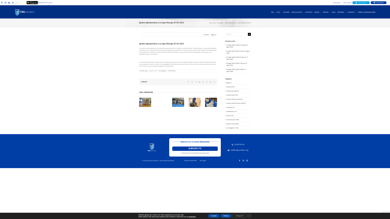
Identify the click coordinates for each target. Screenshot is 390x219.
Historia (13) (230, 115)
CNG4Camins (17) (231, 111)
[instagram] (5, 2)
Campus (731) (230, 87)
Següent (213, 35)
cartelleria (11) (230, 107)
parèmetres (192, 217)
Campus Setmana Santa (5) (234, 99)
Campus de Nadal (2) (232, 91)
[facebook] (239, 160)
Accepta (214, 216)
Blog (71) (229, 83)
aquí (207, 153)
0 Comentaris (172, 71)
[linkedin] (9, 2)
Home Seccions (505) (232, 120)
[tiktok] (13, 2)
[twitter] (2, 2)
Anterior (206, 35)
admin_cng (144, 71)
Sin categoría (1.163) (232, 128)
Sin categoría (162, 71)
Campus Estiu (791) (232, 95)
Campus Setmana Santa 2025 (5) (236, 103)
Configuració (239, 216)
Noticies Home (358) (232, 124)
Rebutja (226, 216)
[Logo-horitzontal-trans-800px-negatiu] (25, 9)
